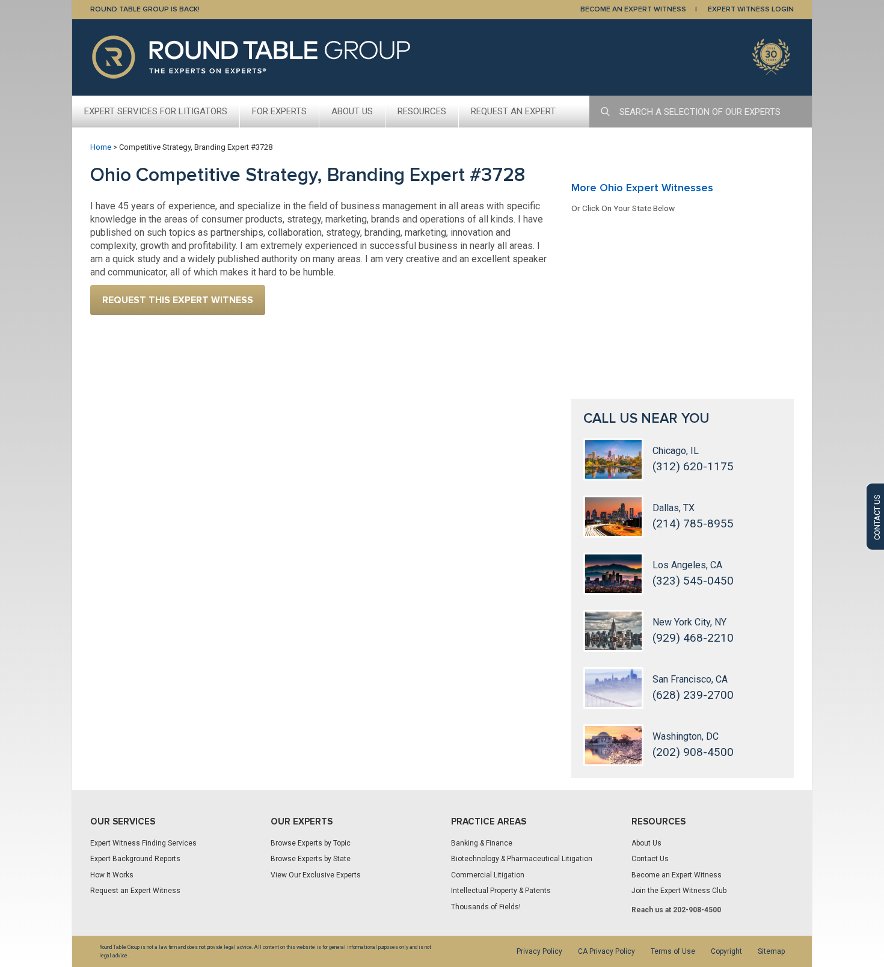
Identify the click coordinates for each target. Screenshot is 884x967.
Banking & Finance (481, 843)
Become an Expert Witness (676, 875)
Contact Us (650, 859)
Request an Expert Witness (135, 890)
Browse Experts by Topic (311, 843)
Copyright (726, 951)
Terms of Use (673, 951)
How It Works (112, 875)
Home (100, 147)
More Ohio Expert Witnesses (642, 187)
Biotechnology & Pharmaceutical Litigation (521, 859)
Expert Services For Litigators (155, 111)
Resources (421, 111)
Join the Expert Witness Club (678, 890)
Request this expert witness (177, 300)
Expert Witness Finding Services (143, 843)
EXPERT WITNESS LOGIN (751, 9)
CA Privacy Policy (606, 951)
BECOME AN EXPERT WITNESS (633, 9)
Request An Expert (513, 111)
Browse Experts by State (311, 859)
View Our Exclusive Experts (316, 875)
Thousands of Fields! (486, 907)
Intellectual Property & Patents (501, 890)
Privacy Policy (539, 951)
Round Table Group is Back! (145, 9)
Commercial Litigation (487, 875)
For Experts (279, 111)
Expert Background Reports (135, 859)
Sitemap (771, 951)
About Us (352, 111)
